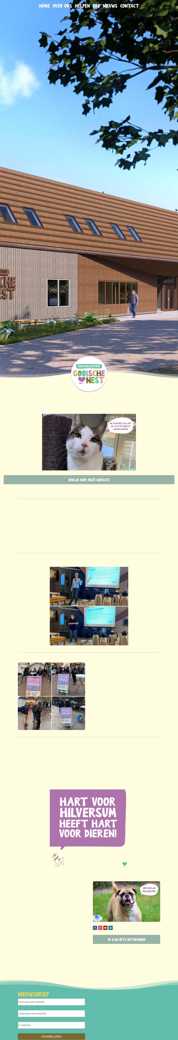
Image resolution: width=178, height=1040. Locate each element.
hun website (102, 774)
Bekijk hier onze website (89, 480)
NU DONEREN (163, 7)
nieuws (110, 6)
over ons (62, 6)
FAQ (96, 6)
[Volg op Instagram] (100, 928)
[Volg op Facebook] (95, 928)
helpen (82, 6)
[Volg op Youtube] (105, 928)
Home (44, 6)
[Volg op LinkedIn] (111, 928)
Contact (129, 6)
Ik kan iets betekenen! (126, 939)
